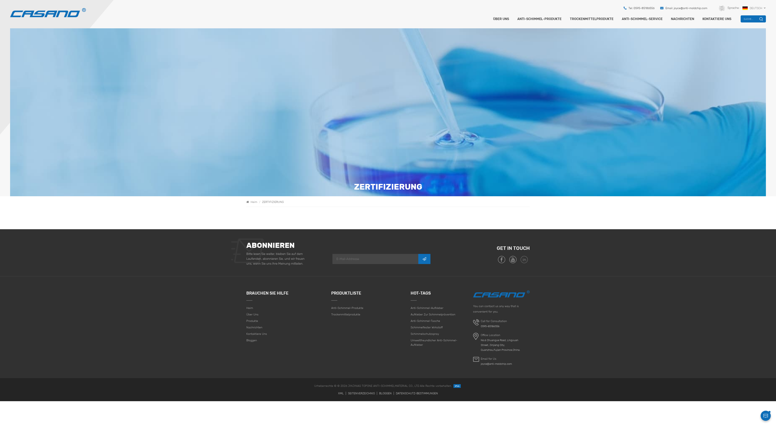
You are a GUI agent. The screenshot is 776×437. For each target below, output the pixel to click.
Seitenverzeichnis (361, 393)
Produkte (252, 321)
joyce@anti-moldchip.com (496, 364)
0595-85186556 (490, 326)
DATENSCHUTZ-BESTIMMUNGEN (417, 393)
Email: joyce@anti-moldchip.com (686, 8)
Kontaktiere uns (716, 19)
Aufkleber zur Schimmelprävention (433, 314)
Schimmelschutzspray (425, 334)
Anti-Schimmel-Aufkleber (427, 308)
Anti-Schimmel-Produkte (539, 19)
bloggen (251, 340)
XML (341, 393)
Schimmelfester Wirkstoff (427, 327)
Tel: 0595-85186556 (641, 8)
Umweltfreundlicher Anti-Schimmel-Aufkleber (434, 342)
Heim (253, 202)
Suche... (748, 18)
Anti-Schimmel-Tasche (425, 321)
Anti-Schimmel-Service (642, 19)
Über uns (501, 19)
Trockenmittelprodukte (592, 19)
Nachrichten (682, 19)
